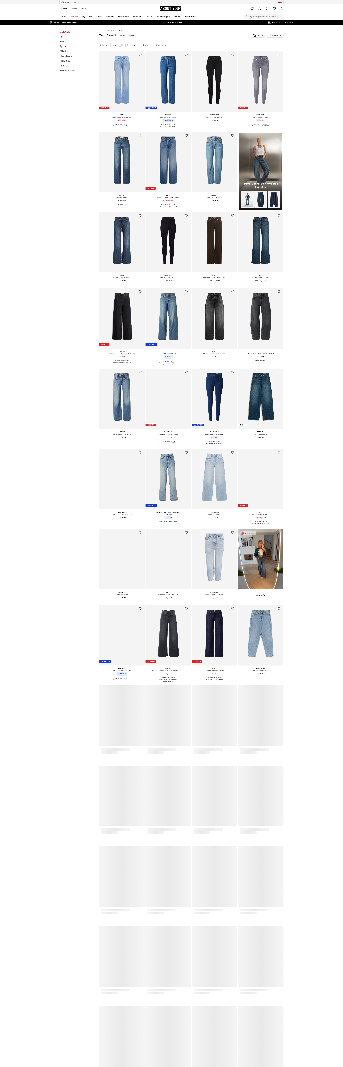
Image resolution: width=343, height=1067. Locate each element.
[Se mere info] (121, 128)
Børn (84, 8)
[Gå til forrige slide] (266, 790)
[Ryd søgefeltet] (281, 16)
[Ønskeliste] (274, 8)
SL (109, 31)
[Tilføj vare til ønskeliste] (140, 55)
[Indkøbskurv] (282, 8)
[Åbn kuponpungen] (251, 8)
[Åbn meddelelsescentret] (267, 8)
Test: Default (119, 31)
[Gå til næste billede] (280, 790)
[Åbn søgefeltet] (245, 16)
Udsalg (115, 45)
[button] (258, 35)
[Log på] (259, 8)
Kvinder (63, 8)
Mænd (74, 8)
